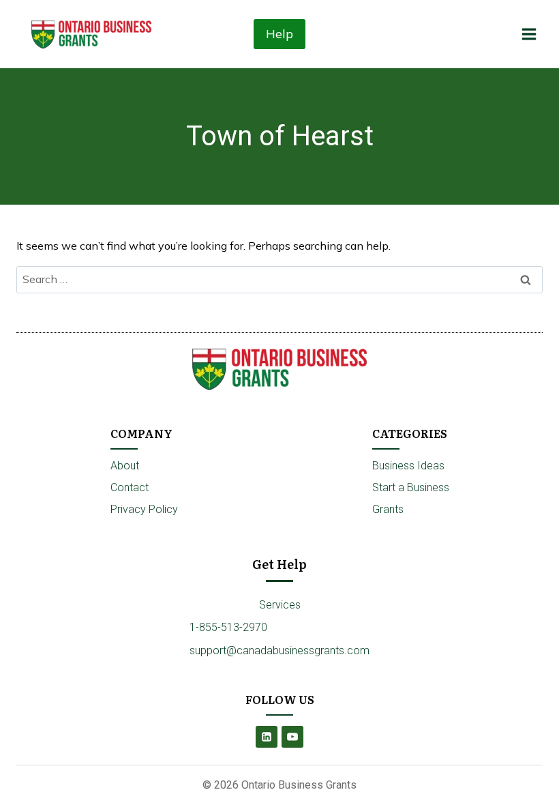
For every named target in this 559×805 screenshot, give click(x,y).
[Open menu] (529, 34)
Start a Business (410, 487)
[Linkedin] (266, 737)
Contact (129, 487)
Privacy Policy (144, 509)
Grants (388, 509)
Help (279, 34)
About (124, 465)
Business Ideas (408, 465)
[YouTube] (292, 737)
